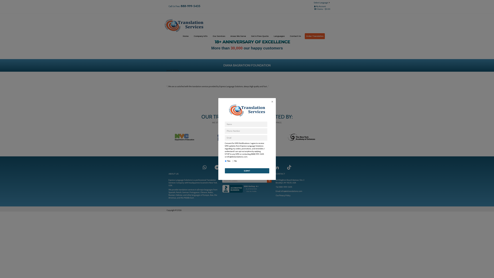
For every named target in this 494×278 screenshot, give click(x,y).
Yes (228, 161)
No (235, 161)
